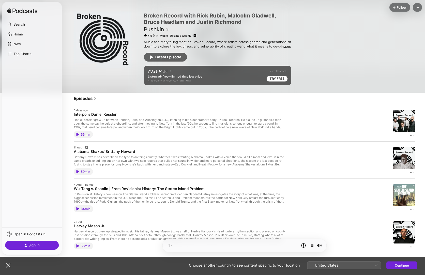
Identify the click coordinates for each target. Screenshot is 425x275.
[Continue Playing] (312, 245)
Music (164, 35)
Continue (402, 265)
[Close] (8, 265)
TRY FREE (277, 79)
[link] (85, 98)
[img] (22, 11)
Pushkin (154, 29)
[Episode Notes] (303, 245)
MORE (287, 47)
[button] (32, 24)
